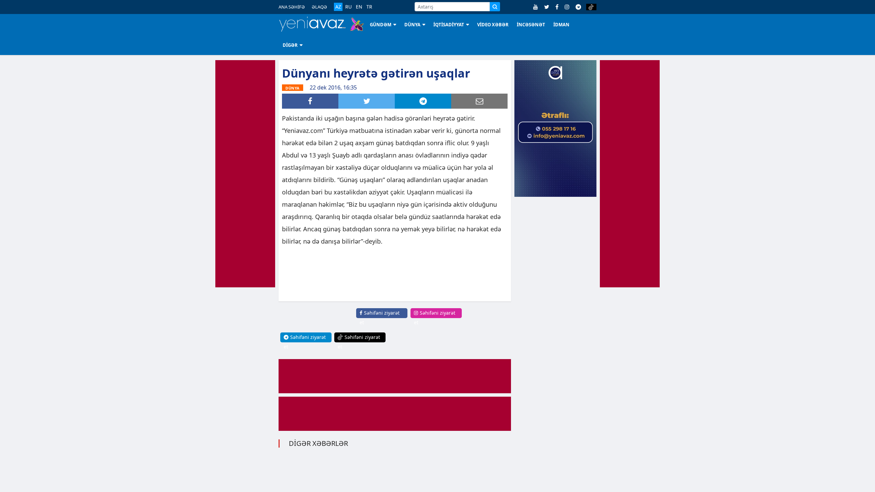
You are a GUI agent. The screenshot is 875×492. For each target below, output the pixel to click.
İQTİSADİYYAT (448, 25)
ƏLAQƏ (319, 7)
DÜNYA (412, 25)
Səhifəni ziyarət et (380, 318)
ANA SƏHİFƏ (292, 7)
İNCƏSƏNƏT (531, 25)
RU (348, 7)
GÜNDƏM (380, 25)
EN (359, 7)
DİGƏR (290, 45)
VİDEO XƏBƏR (493, 25)
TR (369, 7)
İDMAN (561, 25)
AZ (338, 6)
